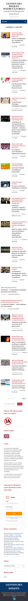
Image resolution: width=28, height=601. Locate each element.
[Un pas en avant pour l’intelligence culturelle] (5, 184)
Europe (17, 144)
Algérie (13, 98)
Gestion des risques (16, 362)
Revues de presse (21, 340)
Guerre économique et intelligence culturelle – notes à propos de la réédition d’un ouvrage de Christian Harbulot (19, 346)
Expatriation (15, 338)
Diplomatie (18, 52)
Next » (24, 398)
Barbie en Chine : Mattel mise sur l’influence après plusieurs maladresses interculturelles (19, 233)
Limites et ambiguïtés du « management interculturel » (19, 40)
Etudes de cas (20, 118)
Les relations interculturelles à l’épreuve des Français (19, 151)
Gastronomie (15, 318)
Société (21, 320)
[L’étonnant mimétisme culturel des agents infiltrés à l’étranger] (5, 362)
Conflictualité (19, 116)
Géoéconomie (19, 164)
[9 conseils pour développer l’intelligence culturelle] (5, 100)
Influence (14, 54)
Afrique (13, 380)
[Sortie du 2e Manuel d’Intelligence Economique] (5, 166)
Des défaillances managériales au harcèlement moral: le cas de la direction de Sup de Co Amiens (14, 549)
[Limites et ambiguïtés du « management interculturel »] (5, 35)
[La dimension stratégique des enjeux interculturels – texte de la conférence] (5, 269)
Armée (12, 300)
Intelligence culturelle (17, 119)
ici (6, 577)
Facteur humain (19, 360)
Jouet (18, 225)
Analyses (14, 33)
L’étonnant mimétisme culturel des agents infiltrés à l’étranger (19, 368)
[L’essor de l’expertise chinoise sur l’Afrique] (5, 382)
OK (14, 599)
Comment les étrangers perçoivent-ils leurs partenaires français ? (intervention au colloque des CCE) (19, 64)
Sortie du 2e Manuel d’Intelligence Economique (18, 170)
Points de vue (15, 147)
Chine (19, 222)
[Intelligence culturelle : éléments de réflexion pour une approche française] (5, 249)
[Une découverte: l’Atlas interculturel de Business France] (5, 80)
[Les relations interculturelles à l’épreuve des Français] (5, 146)
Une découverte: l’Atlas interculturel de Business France (19, 86)
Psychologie (20, 363)
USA (24, 320)
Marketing (22, 225)
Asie (17, 222)
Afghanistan (4, 300)
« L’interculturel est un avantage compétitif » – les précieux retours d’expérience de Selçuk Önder (13, 535)
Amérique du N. (15, 315)
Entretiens (14, 118)
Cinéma (17, 198)
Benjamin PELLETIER (17, 110)
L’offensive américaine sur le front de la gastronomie (19, 324)
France (22, 52)
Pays (24, 145)
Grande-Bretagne (19, 200)
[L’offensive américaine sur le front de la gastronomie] (5, 317)
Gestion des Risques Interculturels (14, 6)
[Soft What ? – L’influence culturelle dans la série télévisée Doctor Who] (5, 200)
